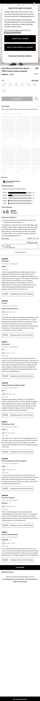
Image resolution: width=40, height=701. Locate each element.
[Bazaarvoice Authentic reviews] (11, 181)
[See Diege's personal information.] (7, 266)
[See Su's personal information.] (5, 349)
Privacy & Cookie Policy (12, 32)
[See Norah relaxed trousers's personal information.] (19, 308)
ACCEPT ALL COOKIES (20, 39)
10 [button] (16, 84)
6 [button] (3, 84)
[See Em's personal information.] (6, 390)
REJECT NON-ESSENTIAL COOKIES (20, 47)
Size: (3, 80)
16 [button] (34, 84)
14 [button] (28, 84)
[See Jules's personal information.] (7, 466)
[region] (20, 34)
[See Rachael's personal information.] (9, 503)
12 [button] (22, 84)
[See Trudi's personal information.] (7, 429)
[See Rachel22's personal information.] (10, 540)
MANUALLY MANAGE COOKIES (20, 56)
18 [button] (4, 91)
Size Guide (34, 80)
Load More (20, 567)
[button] (3, 62)
